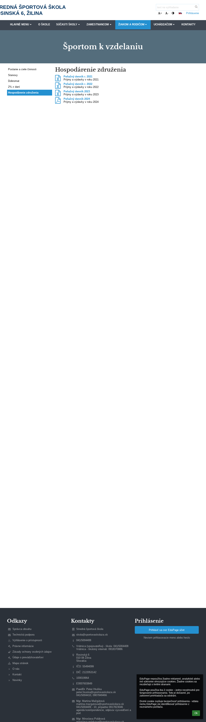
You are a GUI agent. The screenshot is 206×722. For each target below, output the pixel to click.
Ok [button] (196, 713)
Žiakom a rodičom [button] (131, 24)
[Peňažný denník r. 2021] (58, 78)
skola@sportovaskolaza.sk (92, 634)
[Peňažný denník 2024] (58, 100)
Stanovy (13, 75)
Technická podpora (23, 634)
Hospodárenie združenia (23, 92)
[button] (173, 13)
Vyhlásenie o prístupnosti (27, 640)
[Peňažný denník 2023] (58, 93)
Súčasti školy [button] (66, 24)
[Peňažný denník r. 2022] (58, 85)
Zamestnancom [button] (98, 24)
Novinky (17, 680)
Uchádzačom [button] (163, 24)
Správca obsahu (21, 628)
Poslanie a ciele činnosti (22, 69)
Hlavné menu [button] (19, 24)
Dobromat (13, 80)
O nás (16, 668)
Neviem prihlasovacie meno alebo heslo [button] (167, 637)
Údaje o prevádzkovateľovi (27, 657)
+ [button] (161, 13)
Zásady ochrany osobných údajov (32, 651)
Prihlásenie (192, 13)
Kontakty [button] (188, 24)
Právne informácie (23, 646)
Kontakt (17, 674)
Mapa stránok (20, 663)
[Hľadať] (196, 7)
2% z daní (14, 86)
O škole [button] (44, 24)
